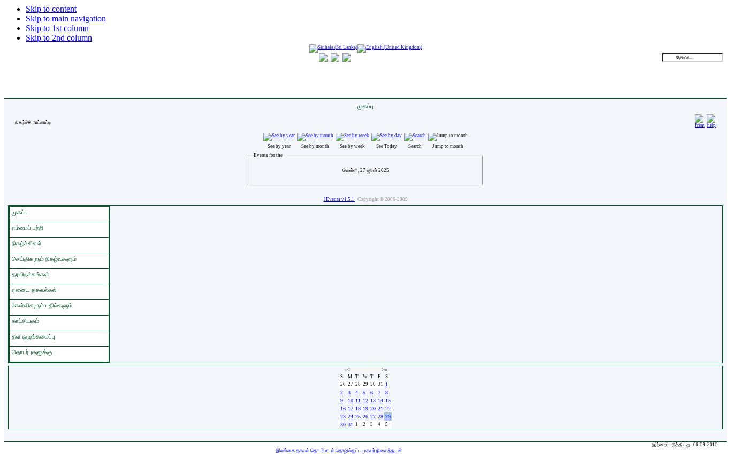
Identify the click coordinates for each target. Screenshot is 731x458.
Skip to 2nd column (59, 37)
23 (343, 416)
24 (350, 416)
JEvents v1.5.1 (339, 199)
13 (373, 400)
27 (373, 416)
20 (373, 408)
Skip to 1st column (57, 28)
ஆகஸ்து (359, 369)
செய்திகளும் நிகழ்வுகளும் (44, 259)
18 (358, 408)
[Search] (415, 135)
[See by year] (279, 135)
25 (358, 416)
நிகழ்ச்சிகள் (27, 243)
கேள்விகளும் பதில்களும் (42, 305)
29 (388, 416)
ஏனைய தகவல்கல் (34, 290)
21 (380, 408)
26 (365, 416)
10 (350, 400)
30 (343, 424)
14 (380, 400)
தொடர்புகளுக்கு (32, 352)
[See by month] (315, 135)
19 (365, 408)
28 (380, 416)
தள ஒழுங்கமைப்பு (33, 336)
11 (358, 400)
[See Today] (386, 135)
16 (343, 408)
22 (388, 408)
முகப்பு (20, 212)
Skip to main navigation (66, 18)
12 (365, 400)
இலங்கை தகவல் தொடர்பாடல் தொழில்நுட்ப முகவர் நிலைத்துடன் (339, 450)
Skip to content (51, 8)
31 (350, 424)
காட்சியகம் (25, 321)
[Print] (700, 119)
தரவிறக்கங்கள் (30, 274)
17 (350, 408)
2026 (376, 369)
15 (388, 400)
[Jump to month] (448, 135)
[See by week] (352, 135)
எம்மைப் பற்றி (27, 227)
